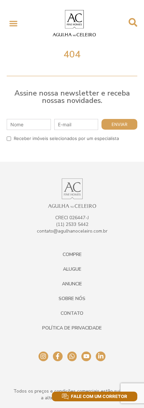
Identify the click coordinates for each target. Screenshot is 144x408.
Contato (72, 313)
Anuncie (72, 284)
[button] (13, 23)
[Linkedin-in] (100, 356)
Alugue (72, 269)
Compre (72, 254)
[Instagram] (43, 356)
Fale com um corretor (99, 396)
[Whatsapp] (72, 356)
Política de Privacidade (72, 328)
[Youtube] (86, 356)
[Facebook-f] (58, 356)
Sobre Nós (72, 298)
